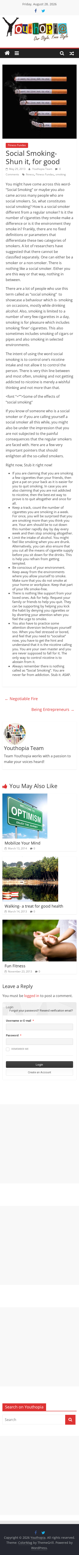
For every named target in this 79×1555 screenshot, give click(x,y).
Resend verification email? (56, 1010)
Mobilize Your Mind (22, 843)
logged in (31, 995)
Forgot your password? (24, 1010)
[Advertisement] (39, 1143)
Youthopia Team (42, 169)
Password (12, 1035)
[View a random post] (72, 53)
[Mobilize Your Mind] (24, 796)
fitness (30, 174)
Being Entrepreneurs (52, 709)
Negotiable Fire (21, 698)
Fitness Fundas (17, 145)
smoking (61, 174)
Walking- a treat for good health (34, 906)
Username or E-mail (18, 1020)
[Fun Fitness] (39, 922)
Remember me (20, 1049)
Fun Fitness (15, 965)
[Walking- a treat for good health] (30, 859)
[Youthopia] (7, 53)
